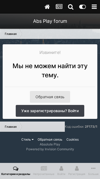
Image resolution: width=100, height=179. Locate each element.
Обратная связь (50, 96)
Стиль (26, 139)
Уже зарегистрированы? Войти (50, 110)
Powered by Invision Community (50, 149)
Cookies (72, 139)
